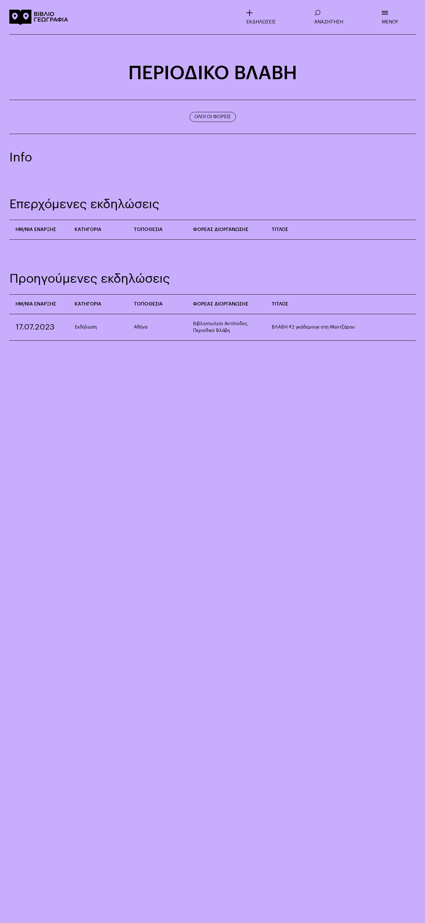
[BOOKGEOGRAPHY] (38, 17)
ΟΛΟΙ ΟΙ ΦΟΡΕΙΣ (212, 116)
